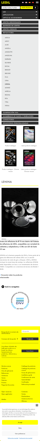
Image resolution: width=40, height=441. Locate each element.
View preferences (20, 434)
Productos (4, 368)
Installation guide (27, 375)
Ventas (24, 394)
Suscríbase (30, 351)
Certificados (25, 382)
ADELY (7, 41)
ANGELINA (8, 55)
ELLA (6, 77)
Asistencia (5, 375)
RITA (6, 98)
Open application (7, 394)
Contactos (25, 392)
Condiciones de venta (28, 377)
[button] (37, 405)
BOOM (7, 66)
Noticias (4, 380)
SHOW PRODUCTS (27, 7)
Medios (4, 399)
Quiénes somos (6, 366)
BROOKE (7, 73)
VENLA (7, 105)
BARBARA (8, 59)
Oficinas (24, 401)
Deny (20, 428)
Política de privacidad (13, 438)
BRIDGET (7, 70)
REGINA (7, 95)
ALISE (7, 45)
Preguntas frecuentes (8, 385)
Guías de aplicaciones (28, 373)
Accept (20, 422)
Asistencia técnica (27, 399)
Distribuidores (26, 396)
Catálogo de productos (28, 366)
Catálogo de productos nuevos (28, 369)
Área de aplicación (7, 371)
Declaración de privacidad (25, 438)
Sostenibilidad (26, 380)
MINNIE (7, 88)
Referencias (5, 373)
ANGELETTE (8, 52)
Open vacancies (6, 392)
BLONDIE (8, 63)
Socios (4, 378)
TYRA (6, 102)
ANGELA (7, 48)
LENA (6, 80)
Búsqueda (30, 339)
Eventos (4, 382)
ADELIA (7, 38)
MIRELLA (8, 91)
